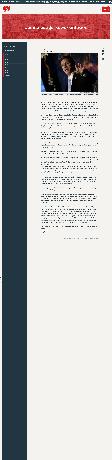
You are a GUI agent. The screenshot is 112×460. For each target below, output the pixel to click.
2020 (6, 67)
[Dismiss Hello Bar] (110, 2)
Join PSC (106, 9)
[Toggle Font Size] (1, 279)
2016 (56, 24)
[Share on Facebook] (103, 51)
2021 (6, 65)
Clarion (50, 24)
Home (44, 24)
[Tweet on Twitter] (103, 54)
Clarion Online (9, 47)
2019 (6, 70)
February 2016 (63, 24)
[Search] (101, 9)
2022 (6, 62)
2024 (6, 57)
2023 (6, 59)
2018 (6, 72)
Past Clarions (8, 50)
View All (7, 75)
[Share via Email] (103, 57)
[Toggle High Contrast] (1, 277)
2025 (6, 54)
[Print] (103, 59)
